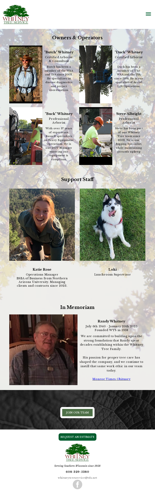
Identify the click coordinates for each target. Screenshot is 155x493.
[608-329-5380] (77, 475)
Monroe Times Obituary (111, 379)
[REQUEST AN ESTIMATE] (77, 440)
